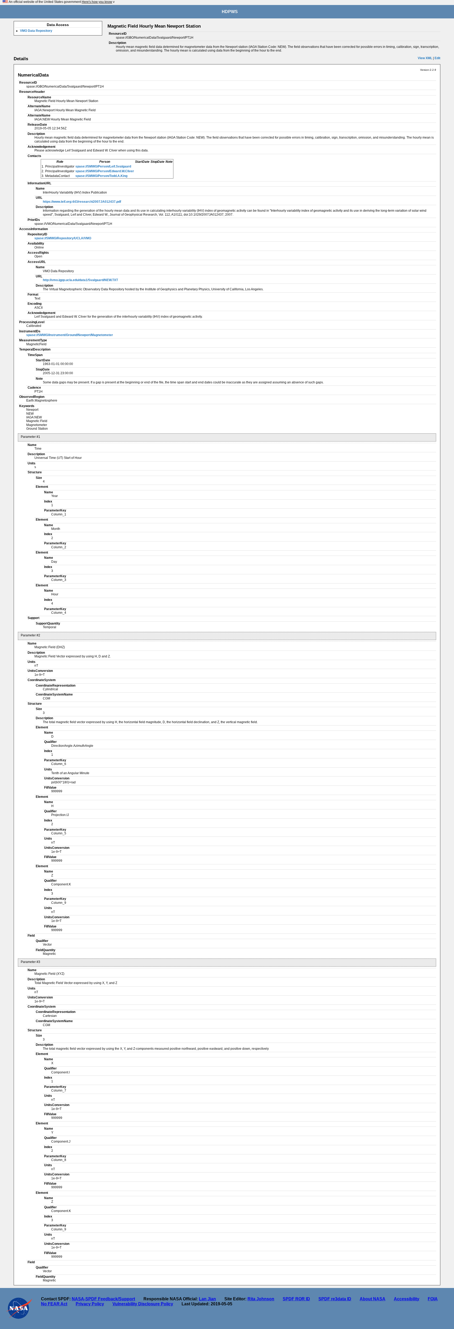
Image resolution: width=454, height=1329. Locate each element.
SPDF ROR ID (296, 1299)
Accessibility (406, 1299)
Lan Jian (207, 1299)
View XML (425, 58)
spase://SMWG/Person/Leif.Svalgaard (103, 166)
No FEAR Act (54, 1304)
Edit (437, 58)
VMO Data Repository (36, 31)
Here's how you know (97, 2)
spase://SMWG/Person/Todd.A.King (101, 176)
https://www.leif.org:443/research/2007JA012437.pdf (82, 202)
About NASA (372, 1299)
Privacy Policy (90, 1304)
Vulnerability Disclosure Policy (142, 1304)
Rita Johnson (260, 1299)
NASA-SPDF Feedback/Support (103, 1299)
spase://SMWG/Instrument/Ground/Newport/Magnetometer (69, 335)
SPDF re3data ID (334, 1299)
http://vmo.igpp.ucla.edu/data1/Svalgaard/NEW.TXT (80, 280)
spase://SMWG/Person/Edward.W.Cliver (104, 171)
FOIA (433, 1299)
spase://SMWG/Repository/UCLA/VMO (62, 238)
